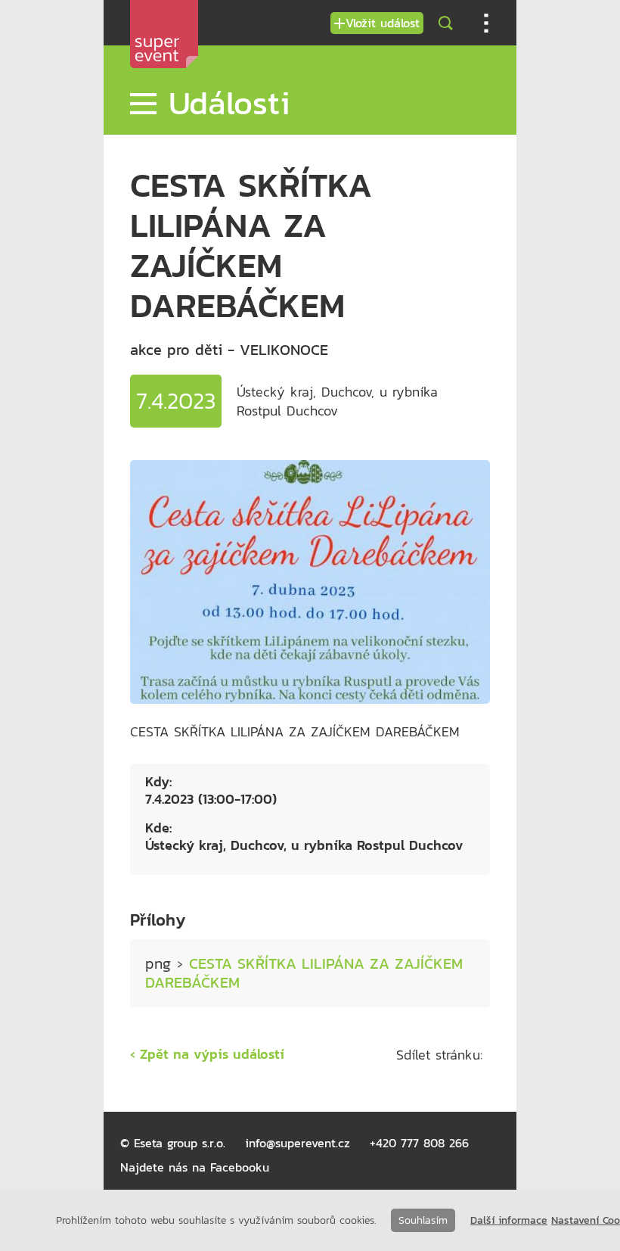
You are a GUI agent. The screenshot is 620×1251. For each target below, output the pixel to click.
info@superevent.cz (297, 1143)
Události (223, 103)
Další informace (508, 1220)
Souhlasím (423, 1220)
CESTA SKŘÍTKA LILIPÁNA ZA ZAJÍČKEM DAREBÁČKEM (304, 973)
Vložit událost (383, 23)
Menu (486, 23)
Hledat (445, 23)
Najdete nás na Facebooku (194, 1167)
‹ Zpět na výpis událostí (207, 1054)
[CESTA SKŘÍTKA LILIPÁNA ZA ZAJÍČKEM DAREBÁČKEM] (310, 699)
